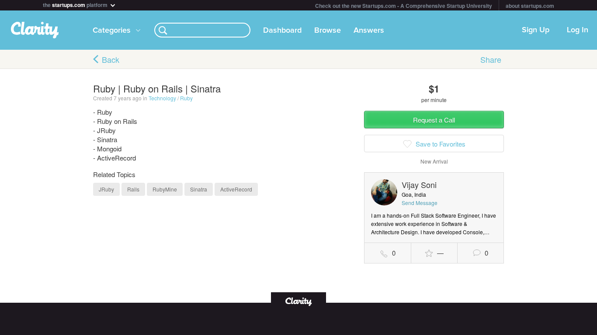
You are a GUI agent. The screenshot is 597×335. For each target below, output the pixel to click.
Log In (577, 30)
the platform (76, 4)
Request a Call (434, 119)
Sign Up (535, 30)
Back (110, 59)
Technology (162, 98)
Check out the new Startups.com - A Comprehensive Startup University (403, 6)
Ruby (186, 98)
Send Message (419, 202)
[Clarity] (298, 300)
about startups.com (530, 6)
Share (490, 59)
